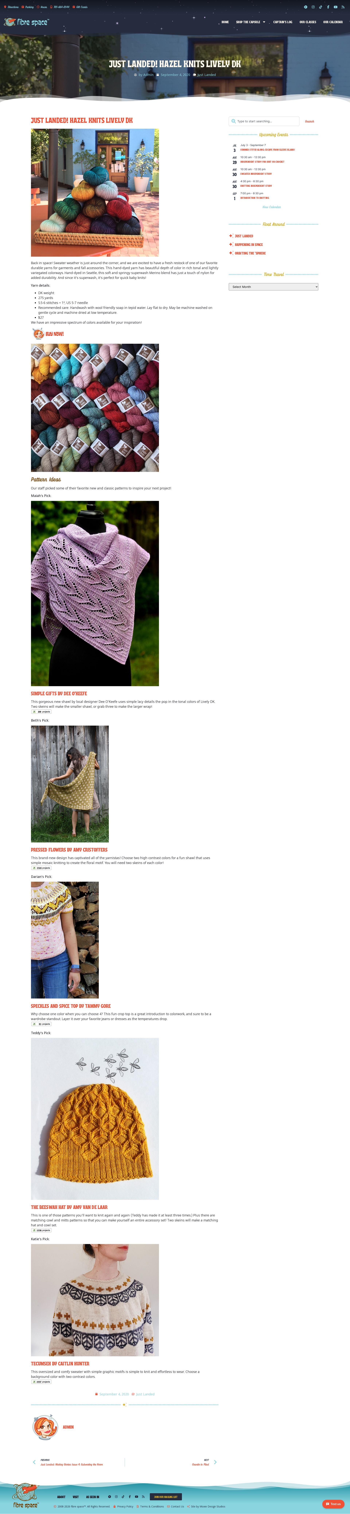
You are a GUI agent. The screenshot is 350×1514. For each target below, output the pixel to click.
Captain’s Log (282, 21)
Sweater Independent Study (256, 173)
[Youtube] (335, 7)
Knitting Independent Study (256, 185)
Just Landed (206, 74)
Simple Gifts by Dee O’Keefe (59, 693)
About (61, 1496)
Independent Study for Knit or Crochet (262, 161)
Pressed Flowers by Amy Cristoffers (69, 849)
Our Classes (308, 21)
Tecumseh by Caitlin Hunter (60, 1363)
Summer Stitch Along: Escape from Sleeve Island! (267, 149)
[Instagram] (313, 7)
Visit (76, 1496)
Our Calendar (333, 21)
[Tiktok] (320, 7)
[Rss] (343, 7)
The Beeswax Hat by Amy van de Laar (69, 1206)
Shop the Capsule (248, 21)
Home (225, 21)
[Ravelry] (305, 7)
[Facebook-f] (328, 7)
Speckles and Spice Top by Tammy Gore (71, 1005)
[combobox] (264, 121)
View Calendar (272, 207)
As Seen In (92, 1496)
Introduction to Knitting (254, 198)
